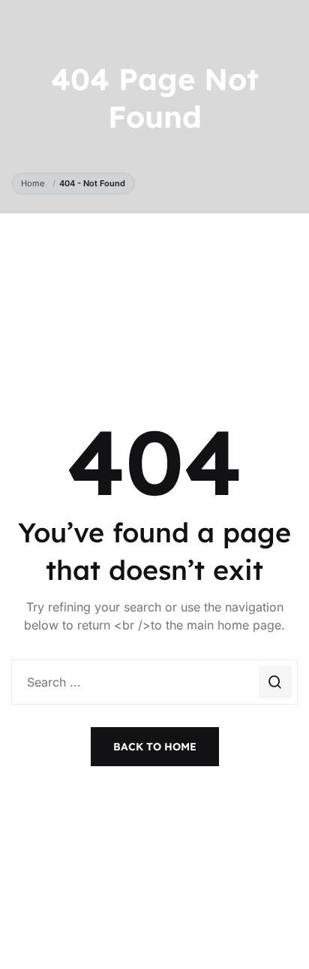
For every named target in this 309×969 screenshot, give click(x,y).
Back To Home (154, 746)
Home (35, 183)
